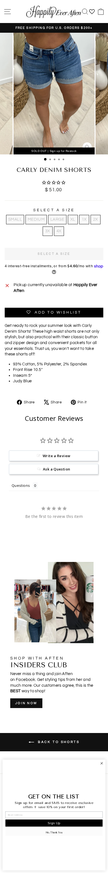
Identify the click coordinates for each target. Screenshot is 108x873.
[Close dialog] (101, 763)
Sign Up (54, 823)
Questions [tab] (21, 485)
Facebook (25, 680)
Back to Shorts (58, 742)
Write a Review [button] (56, 455)
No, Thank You (54, 832)
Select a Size (54, 210)
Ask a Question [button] (56, 469)
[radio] (15, 219)
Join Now (26, 703)
